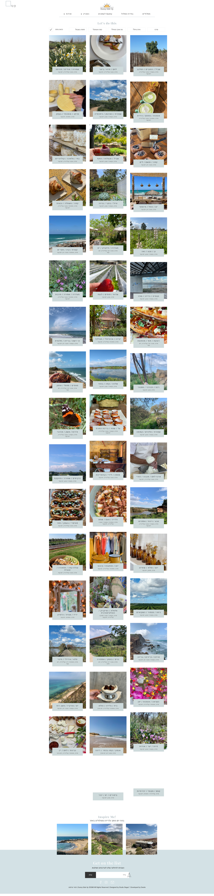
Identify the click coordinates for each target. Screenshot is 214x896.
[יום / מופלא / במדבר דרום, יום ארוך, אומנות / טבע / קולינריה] (141, 839)
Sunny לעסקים (105, 13)
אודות (69, 13)
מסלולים (146, 13)
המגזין (86, 13)
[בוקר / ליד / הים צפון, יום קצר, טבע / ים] (72, 839)
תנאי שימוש (73, 887)
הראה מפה (59, 29)
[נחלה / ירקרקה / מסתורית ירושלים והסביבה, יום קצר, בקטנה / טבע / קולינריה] (107, 839)
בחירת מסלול (127, 13)
